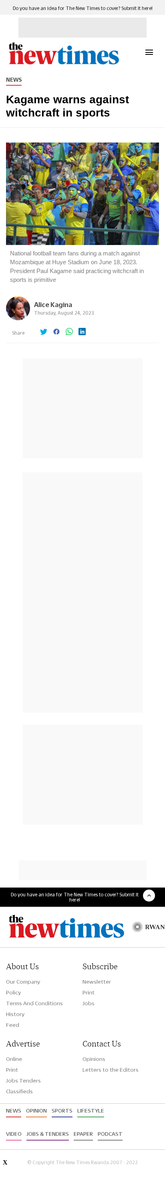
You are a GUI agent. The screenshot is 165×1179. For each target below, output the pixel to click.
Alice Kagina (53, 304)
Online (14, 1059)
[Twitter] (43, 332)
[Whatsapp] (69, 332)
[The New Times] (63, 63)
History (15, 1014)
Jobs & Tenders (47, 1134)
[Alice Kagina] (18, 318)
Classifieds (19, 1091)
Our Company (23, 981)
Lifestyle (90, 1110)
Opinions (93, 1059)
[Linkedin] (82, 332)
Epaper (83, 1134)
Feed (12, 1025)
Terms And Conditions (34, 1003)
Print (88, 992)
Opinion (36, 1110)
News (14, 79)
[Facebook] (56, 332)
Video (14, 1134)
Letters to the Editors (110, 1070)
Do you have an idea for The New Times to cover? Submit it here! (83, 8)
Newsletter (96, 981)
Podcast (110, 1134)
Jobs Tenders (23, 1080)
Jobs (88, 1003)
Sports (62, 1110)
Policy (13, 992)
